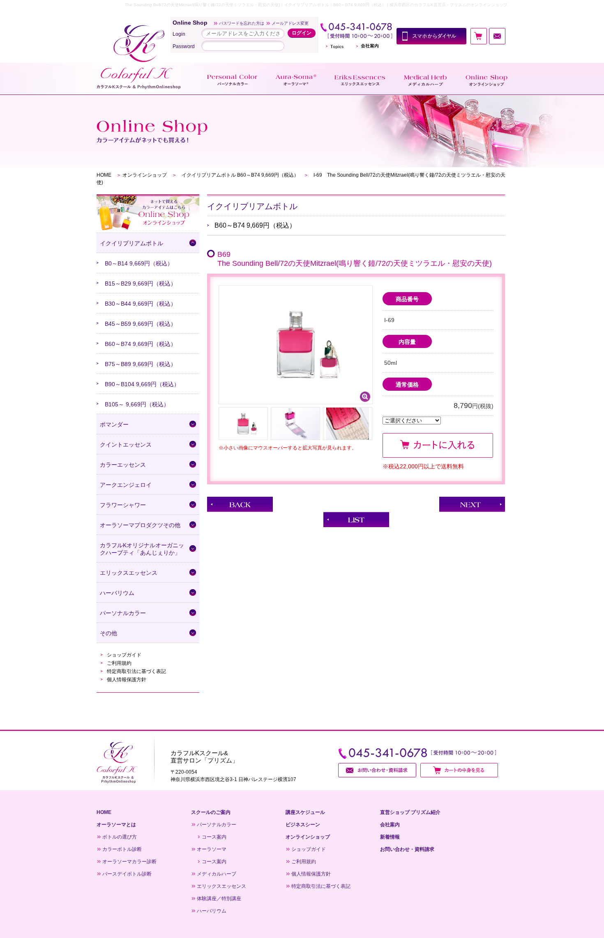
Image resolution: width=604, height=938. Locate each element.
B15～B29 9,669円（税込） (140, 283)
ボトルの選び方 (119, 837)
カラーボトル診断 (122, 849)
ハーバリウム (211, 911)
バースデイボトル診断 (127, 874)
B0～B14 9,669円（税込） (139, 263)
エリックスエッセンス (221, 886)
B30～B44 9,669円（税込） (140, 303)
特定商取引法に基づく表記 (136, 671)
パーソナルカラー (216, 824)
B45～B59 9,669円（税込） (140, 323)
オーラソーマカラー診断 (129, 861)
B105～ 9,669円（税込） (137, 404)
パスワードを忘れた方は (241, 23)
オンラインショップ (144, 175)
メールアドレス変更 (290, 23)
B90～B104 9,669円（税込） (142, 384)
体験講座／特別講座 (219, 898)
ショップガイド (124, 655)
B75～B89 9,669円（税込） (140, 364)
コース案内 (214, 837)
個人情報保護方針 (126, 679)
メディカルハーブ (216, 874)
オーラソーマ (211, 849)
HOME (104, 175)
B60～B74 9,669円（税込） (140, 344)
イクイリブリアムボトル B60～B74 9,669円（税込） (240, 175)
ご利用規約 (119, 663)
